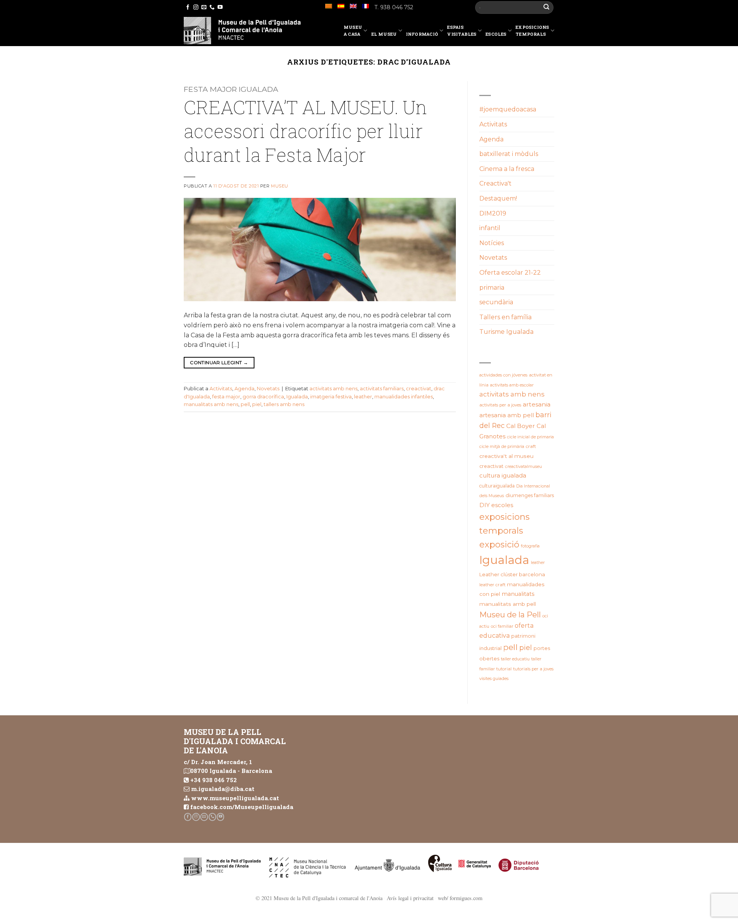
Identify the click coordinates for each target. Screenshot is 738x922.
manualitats (518, 593)
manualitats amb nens (211, 404)
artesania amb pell (506, 415)
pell (245, 404)
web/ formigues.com (460, 898)
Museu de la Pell (510, 614)
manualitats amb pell (507, 604)
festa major (226, 397)
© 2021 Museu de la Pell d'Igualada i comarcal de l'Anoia (319, 898)
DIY (484, 505)
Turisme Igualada (506, 331)
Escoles (496, 34)
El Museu (384, 34)
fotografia (530, 546)
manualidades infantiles (403, 397)
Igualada (297, 397)
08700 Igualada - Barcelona (231, 770)
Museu (279, 186)
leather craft (492, 584)
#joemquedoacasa (507, 109)
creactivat (418, 388)
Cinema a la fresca (506, 168)
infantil (489, 228)
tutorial (504, 669)
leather (363, 397)
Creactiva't (495, 183)
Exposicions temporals (532, 30)
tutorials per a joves (533, 669)
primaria (491, 287)
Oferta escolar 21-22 (510, 272)
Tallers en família (505, 317)
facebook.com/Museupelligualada (241, 807)
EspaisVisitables (461, 30)
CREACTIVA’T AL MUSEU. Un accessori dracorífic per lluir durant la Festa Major (305, 131)
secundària (496, 302)
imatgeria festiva (331, 397)
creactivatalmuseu (523, 466)
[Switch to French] (365, 6)
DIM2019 (492, 213)
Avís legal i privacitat (410, 898)
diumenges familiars (529, 495)
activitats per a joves (500, 405)
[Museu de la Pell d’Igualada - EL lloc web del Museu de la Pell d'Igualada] (242, 30)
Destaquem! (498, 198)
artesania (536, 404)
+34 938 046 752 (213, 780)
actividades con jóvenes (503, 375)
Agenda (244, 388)
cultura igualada (502, 475)
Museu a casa (353, 30)
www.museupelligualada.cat (235, 798)
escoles (502, 505)
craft (531, 446)
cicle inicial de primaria (530, 436)
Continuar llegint (219, 362)
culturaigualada (497, 486)
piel (256, 404)
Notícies (491, 243)
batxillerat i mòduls (508, 154)
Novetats (268, 388)
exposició (499, 544)
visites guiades (494, 678)
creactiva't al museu (506, 456)
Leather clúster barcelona (512, 574)
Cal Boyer (520, 425)
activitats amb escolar (512, 385)
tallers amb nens (284, 404)
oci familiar (502, 626)
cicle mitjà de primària (501, 446)
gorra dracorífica (263, 397)
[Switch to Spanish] (340, 6)
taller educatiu (515, 659)
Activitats (220, 388)
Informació (422, 34)
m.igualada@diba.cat (222, 789)
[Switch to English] (353, 6)
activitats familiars (382, 388)
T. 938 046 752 (393, 7)
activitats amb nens (333, 388)
